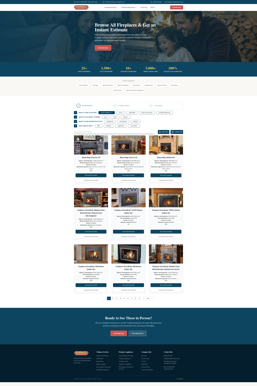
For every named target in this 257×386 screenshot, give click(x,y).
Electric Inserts (161, 85)
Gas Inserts (136, 85)
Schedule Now (176, 7)
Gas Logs (95, 85)
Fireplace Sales (123, 361)
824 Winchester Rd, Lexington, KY (114, 2)
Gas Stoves (174, 85)
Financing (143, 7)
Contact (143, 361)
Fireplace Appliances (128, 7)
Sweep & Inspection (102, 356)
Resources (144, 364)
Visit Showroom (137, 333)
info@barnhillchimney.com (175, 2)
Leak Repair (99, 359)
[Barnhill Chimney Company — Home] (81, 7)
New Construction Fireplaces (135, 90)
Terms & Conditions (147, 370)
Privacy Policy (145, 367)
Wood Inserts (149, 85)
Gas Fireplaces (83, 85)
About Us (144, 356)
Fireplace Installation (125, 364)
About (152, 7)
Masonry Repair (101, 364)
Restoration (100, 361)
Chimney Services (110, 7)
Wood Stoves (118, 90)
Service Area (145, 359)
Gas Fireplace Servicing (103, 367)
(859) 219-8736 (157, 2)
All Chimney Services (102, 370)
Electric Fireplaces (123, 85)
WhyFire (181, 379)
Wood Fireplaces (108, 85)
